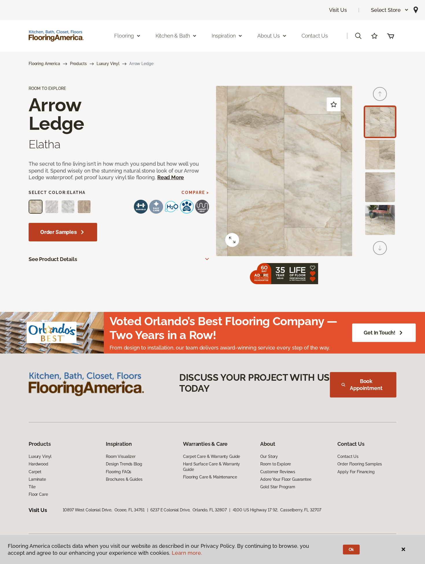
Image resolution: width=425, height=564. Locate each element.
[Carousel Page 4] (380, 220)
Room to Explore (275, 464)
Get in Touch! (380, 333)
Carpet (35, 471)
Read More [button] (170, 177)
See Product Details (53, 259)
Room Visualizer (121, 456)
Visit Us (338, 10)
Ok (351, 549)
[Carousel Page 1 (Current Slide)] (380, 122)
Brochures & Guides (124, 479)
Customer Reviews (277, 471)
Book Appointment (366, 384)
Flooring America (44, 63)
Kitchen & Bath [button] (173, 36)
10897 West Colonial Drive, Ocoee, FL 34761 (104, 510)
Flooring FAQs (118, 471)
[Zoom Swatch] (232, 240)
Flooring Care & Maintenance (210, 477)
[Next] (380, 248)
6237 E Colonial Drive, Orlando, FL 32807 (188, 510)
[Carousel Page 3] (380, 187)
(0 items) (390, 35)
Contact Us (315, 36)
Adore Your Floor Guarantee (285, 479)
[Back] (380, 94)
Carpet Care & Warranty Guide (211, 456)
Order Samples (58, 232)
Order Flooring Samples (359, 464)
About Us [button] (268, 36)
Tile (32, 487)
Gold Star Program (277, 487)
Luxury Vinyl (108, 63)
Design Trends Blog (124, 464)
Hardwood (38, 464)
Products (78, 63)
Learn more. (187, 553)
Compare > (195, 192)
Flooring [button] (124, 36)
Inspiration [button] (224, 36)
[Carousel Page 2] (380, 154)
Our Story (269, 456)
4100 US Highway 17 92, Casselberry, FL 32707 (277, 510)
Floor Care (38, 494)
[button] (390, 10)
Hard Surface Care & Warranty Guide (211, 466)
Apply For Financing (355, 471)
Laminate (37, 479)
